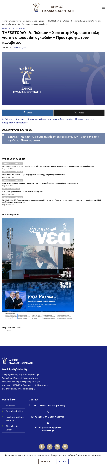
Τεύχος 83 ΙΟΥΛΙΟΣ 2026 (11, 328)
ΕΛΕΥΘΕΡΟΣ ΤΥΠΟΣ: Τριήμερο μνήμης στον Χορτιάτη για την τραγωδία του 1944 (33, 175)
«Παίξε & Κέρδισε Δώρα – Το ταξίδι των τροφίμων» (22, 192)
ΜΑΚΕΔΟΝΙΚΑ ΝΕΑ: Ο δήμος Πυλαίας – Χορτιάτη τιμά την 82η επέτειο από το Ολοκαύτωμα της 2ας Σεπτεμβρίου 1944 (48, 166)
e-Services (10, 406)
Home (4, 21)
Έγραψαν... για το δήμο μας (33, 21)
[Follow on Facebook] (42, 447)
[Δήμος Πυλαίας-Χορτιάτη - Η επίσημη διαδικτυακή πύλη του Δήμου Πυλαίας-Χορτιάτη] (53, 7)
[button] (103, 7)
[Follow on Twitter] (50, 447)
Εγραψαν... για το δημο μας (14, 29)
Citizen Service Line (14, 411)
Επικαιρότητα (15, 21)
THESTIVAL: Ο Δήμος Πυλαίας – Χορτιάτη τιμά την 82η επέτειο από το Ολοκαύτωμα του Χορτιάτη (40, 183)
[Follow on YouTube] (65, 447)
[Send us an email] (57, 447)
